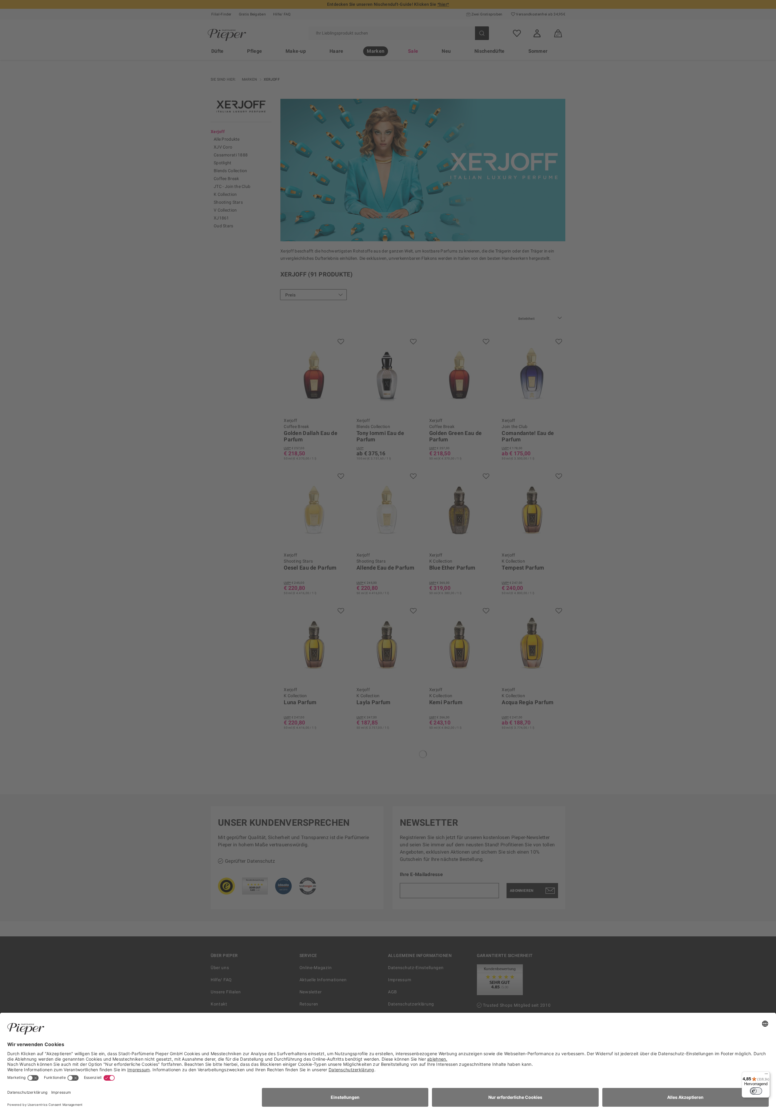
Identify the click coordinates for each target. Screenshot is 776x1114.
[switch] (756, 1091)
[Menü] (766, 1075)
